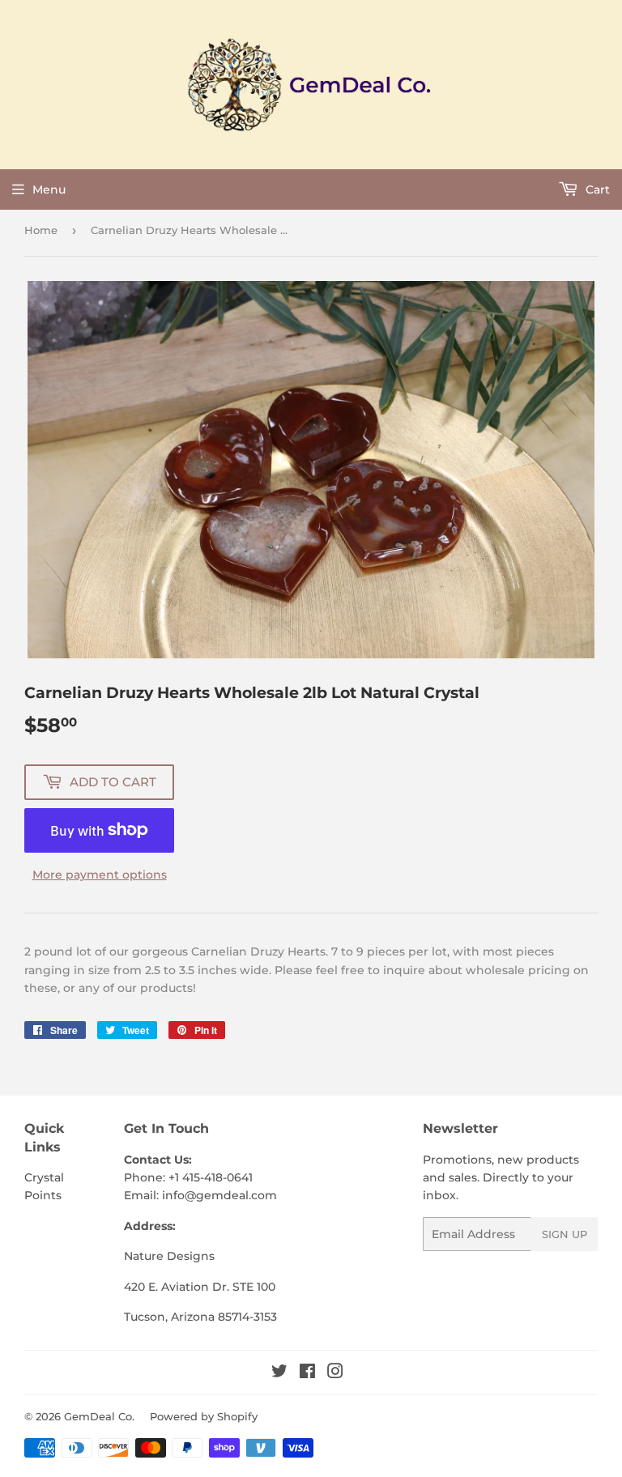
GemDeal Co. (99, 1416)
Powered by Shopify (204, 1416)
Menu (49, 189)
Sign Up (564, 1234)
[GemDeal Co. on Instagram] (335, 1373)
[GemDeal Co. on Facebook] (307, 1373)
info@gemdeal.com (219, 1195)
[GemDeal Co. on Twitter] (279, 1373)
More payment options (99, 874)
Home (41, 229)
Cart (596, 189)
